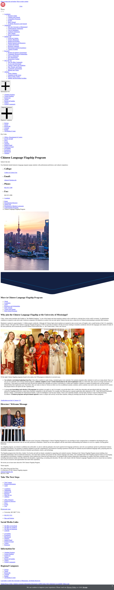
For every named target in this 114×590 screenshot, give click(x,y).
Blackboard (7, 151)
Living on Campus (13, 38)
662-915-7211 (8, 515)
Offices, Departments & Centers (13, 137)
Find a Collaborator (13, 56)
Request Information (13, 35)
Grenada (6, 128)
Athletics (6, 72)
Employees (7, 98)
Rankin (6, 129)
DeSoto (6, 123)
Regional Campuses (13, 46)
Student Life (7, 36)
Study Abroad (12, 22)
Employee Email (9, 147)
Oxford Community (9, 104)
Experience (7, 150)
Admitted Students (9, 94)
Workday (6, 153)
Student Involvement (14, 41)
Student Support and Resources (16, 43)
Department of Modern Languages (14, 206)
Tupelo (6, 124)
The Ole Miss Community (15, 62)
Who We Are (8, 60)
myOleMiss (7, 148)
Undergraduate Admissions (15, 28)
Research (6, 51)
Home (6, 201)
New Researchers (13, 57)
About (6, 301)
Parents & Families (9, 101)
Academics (7, 14)
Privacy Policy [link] (72, 587)
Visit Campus (11, 33)
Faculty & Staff (8, 139)
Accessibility (59, 583)
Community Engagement (15, 68)
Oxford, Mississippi (13, 40)
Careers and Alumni (9, 309)
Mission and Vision (13, 70)
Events (6, 142)
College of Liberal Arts (10, 172)
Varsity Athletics (12, 73)
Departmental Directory (11, 203)
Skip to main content (22, 1)
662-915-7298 (8, 187)
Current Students (9, 96)
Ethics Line (66, 583)
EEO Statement (50, 583)
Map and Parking (9, 518)
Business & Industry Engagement (17, 52)
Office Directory (9, 499)
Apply (6, 304)
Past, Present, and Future (15, 67)
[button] (1, 8)
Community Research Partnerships (17, 54)
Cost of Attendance (13, 30)
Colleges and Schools (14, 17)
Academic (7, 198)
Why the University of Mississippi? (18, 27)
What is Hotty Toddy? (14, 76)
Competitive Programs (14, 19)
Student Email (8, 145)
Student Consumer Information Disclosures (25, 583)
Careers (6, 543)
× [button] (112, 585)
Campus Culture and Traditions (16, 65)
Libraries (6, 143)
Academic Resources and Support (17, 23)
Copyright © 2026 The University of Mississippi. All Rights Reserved (20, 580)
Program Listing (12, 15)
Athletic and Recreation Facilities (17, 78)
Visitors (6, 102)
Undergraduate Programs (11, 207)
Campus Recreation (13, 44)
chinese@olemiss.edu (10, 180)
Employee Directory (10, 501)
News (6, 140)
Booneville (7, 126)
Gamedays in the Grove (14, 75)
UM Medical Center (10, 131)
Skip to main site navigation (8, 1)
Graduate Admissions (14, 32)
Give (21, 6)
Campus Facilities (13, 49)
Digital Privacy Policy (7, 583)
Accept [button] (85, 587)
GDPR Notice (42, 583)
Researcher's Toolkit (13, 59)
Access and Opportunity (14, 64)
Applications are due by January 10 (11, 400)
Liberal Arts (7, 204)
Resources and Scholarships (12, 306)
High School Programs (10, 311)
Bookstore (7, 545)
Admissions (7, 25)
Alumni (6, 99)
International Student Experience (17, 48)
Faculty (10, 20)
